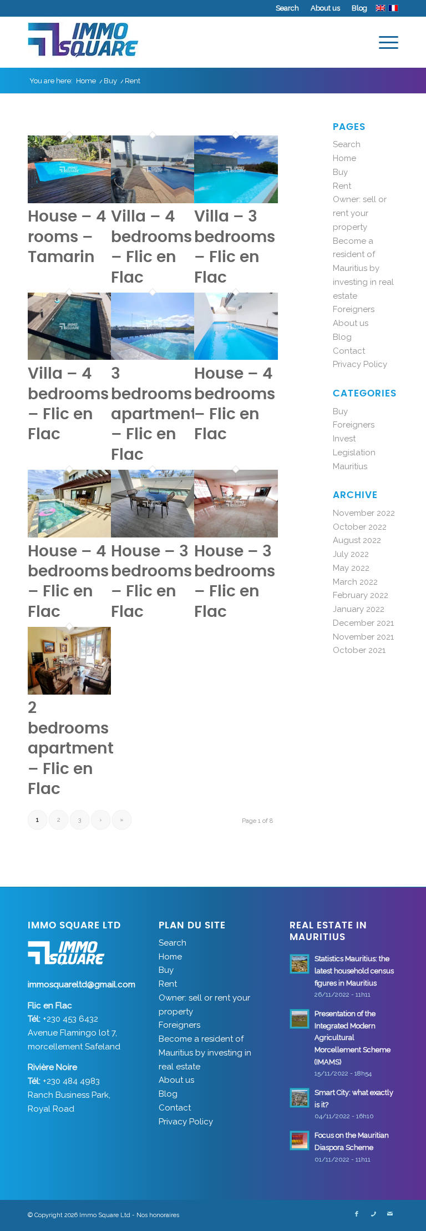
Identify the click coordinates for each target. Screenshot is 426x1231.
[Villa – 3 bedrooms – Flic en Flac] (235, 200)
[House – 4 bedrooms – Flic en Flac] (235, 357)
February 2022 (360, 595)
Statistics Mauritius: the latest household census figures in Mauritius (354, 970)
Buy (340, 172)
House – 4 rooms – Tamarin (67, 237)
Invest (344, 439)
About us (325, 8)
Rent (342, 186)
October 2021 (359, 650)
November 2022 (364, 513)
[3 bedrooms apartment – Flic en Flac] (152, 357)
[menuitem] (287, 8)
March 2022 (355, 582)
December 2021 (363, 623)
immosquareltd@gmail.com (81, 984)
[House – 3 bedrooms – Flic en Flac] (152, 535)
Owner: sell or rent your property (360, 213)
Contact (349, 351)
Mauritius (350, 466)
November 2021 (363, 637)
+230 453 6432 (70, 1019)
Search (287, 8)
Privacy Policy (360, 364)
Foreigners (353, 309)
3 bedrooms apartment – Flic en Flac (154, 414)
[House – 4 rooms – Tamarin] (69, 200)
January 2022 (358, 609)
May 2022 (351, 568)
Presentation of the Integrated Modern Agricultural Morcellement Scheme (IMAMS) (352, 1037)
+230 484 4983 (71, 1081)
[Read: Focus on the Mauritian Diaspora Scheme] (300, 1140)
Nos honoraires (157, 1215)
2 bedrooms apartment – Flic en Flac (71, 749)
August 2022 (357, 540)
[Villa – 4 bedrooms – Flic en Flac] (152, 200)
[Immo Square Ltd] (83, 42)
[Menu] (383, 42)
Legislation (354, 453)
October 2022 (360, 527)
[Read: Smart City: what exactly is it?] (300, 1098)
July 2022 (351, 554)
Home (344, 158)
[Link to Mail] (390, 1214)
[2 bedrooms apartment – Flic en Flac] (69, 692)
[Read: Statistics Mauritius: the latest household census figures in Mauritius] (300, 964)
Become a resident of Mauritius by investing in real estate (363, 268)
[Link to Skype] (373, 1214)
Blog (359, 8)
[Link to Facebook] (356, 1214)
